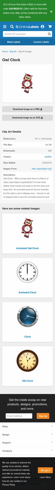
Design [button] (5, 434)
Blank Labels (13, 41)
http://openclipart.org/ (42, 168)
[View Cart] (50, 26)
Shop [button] (5, 426)
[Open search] (49, 34)
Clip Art (13, 51)
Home (5, 51)
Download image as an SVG (26, 117)
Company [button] (7, 450)
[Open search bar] (12, 26)
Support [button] (6, 442)
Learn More (45, 477)
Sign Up (43, 415)
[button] (4, 26)
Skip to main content (10, 14)
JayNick (48, 156)
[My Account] (42, 26)
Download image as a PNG (26, 109)
